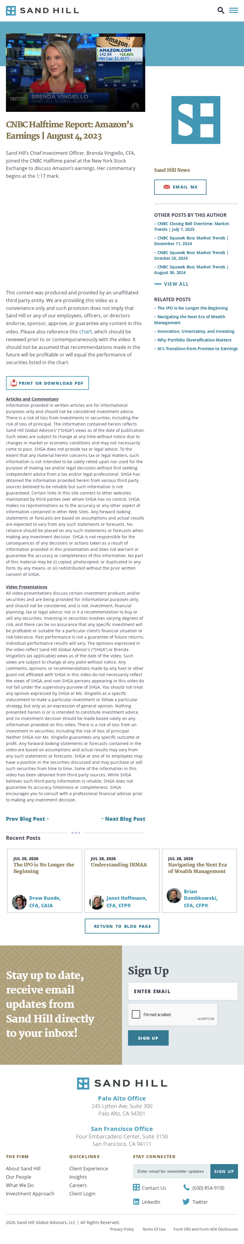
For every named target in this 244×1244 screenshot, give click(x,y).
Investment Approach (30, 1193)
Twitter (200, 1202)
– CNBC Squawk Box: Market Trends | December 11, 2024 (191, 240)
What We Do (20, 1185)
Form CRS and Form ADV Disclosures (205, 1229)
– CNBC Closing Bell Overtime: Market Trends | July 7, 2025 (191, 226)
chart (85, 331)
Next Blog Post (125, 818)
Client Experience (88, 1168)
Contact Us (154, 1188)
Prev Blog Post (25, 818)
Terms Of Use (153, 1229)
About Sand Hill (23, 1168)
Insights (78, 1177)
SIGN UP (148, 1038)
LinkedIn (151, 1202)
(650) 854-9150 (209, 1188)
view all (176, 284)
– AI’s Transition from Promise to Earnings (196, 348)
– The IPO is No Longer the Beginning (191, 308)
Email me (185, 187)
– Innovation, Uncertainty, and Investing (194, 331)
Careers (78, 1185)
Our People (18, 1177)
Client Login (82, 1193)
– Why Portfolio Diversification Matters (193, 340)
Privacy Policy (122, 1229)
